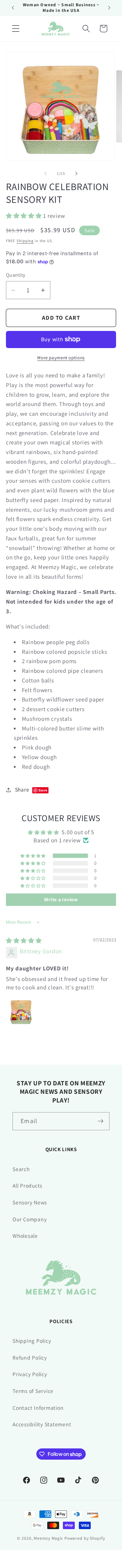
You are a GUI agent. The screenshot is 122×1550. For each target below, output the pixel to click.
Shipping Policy (32, 1340)
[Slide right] (77, 173)
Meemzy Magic (48, 1538)
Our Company (30, 1219)
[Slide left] (46, 173)
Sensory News (30, 1202)
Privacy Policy (30, 1374)
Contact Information (38, 1407)
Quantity (15, 274)
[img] (24, 940)
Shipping (25, 240)
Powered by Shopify (84, 1538)
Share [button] (31, 789)
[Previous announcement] (13, 7)
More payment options (61, 358)
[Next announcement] (109, 7)
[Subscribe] (100, 1121)
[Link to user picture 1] (21, 1011)
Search (21, 1169)
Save (42, 790)
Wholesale (25, 1235)
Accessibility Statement (42, 1424)
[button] (15, 28)
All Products (27, 1185)
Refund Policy (30, 1357)
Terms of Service (33, 1391)
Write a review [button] (61, 899)
